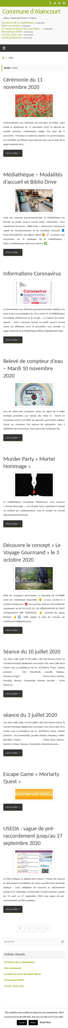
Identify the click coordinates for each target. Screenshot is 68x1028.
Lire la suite (11, 153)
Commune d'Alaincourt (31, 12)
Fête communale (11, 26)
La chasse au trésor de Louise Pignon (22, 974)
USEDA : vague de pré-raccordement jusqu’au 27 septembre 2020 (32, 836)
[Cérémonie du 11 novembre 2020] (34, 106)
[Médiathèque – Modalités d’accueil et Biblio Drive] (34, 200)
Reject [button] (33, 1023)
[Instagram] (64, 3)
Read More (45, 1022)
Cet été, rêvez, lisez (12, 34)
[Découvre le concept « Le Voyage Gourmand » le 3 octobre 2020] (34, 578)
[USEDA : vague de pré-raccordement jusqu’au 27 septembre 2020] (34, 862)
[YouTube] (59, 3)
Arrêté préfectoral (11, 37)
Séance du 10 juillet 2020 (31, 652)
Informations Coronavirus (32, 274)
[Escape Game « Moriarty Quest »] (34, 794)
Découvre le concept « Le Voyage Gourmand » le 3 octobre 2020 (32, 553)
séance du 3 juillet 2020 (30, 715)
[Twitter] (54, 3)
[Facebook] (50, 3)
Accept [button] (22, 1023)
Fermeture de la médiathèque (18, 23)
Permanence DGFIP (12, 32)
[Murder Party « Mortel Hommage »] (34, 485)
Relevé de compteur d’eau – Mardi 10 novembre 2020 (33, 369)
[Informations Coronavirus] (34, 292)
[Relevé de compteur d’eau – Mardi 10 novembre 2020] (34, 394)
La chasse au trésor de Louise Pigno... (22, 29)
